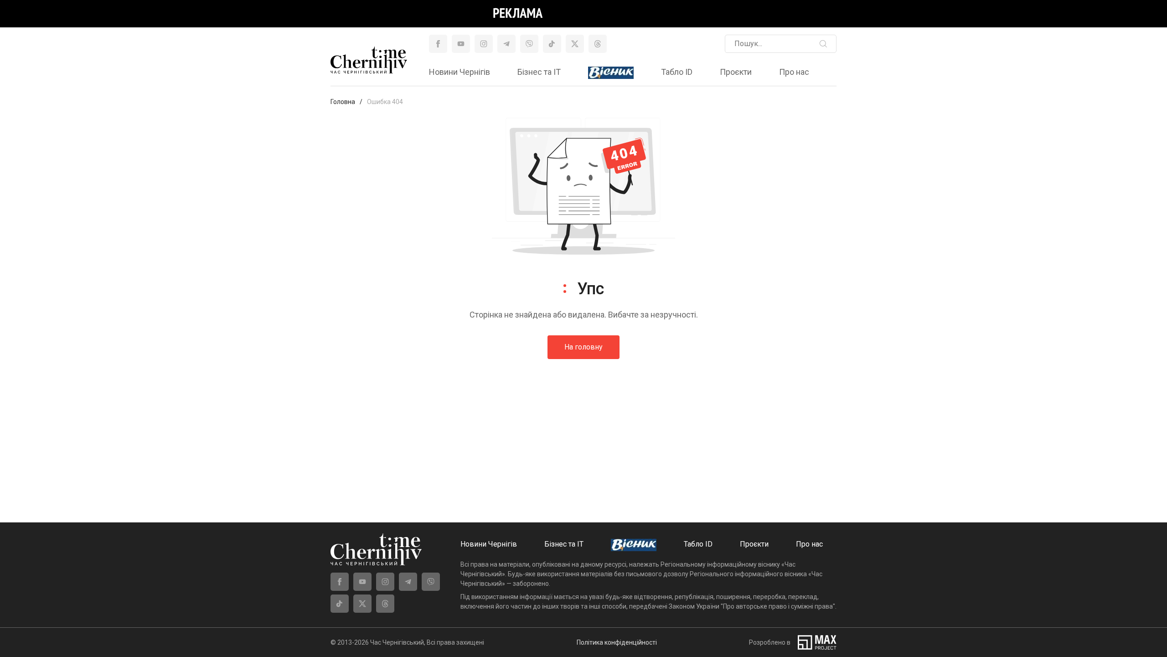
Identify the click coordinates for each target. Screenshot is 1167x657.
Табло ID (676, 72)
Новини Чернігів (459, 72)
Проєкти (736, 72)
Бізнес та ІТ (539, 72)
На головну (583, 347)
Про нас (794, 72)
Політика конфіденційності (617, 642)
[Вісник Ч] (611, 73)
